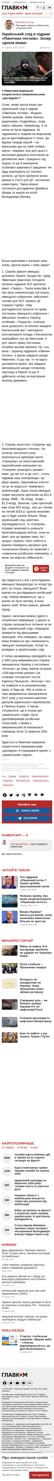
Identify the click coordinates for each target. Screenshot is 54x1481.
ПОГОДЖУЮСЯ (40, 1475)
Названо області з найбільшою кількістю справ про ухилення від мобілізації (30, 1200)
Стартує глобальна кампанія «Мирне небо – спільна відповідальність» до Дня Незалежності (36, 1342)
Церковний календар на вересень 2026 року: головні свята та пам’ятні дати (32, 1185)
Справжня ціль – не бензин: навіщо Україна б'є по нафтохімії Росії (33, 1005)
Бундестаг (24, 776)
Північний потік (23, 781)
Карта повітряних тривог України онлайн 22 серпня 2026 (32, 1170)
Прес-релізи (13, 1330)
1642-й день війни (12, 13)
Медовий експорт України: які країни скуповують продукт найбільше (24, 1318)
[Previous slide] (46, 14)
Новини (9, 1245)
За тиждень (8, 1148)
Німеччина (8, 785)
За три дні (22, 1148)
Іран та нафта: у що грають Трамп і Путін (34, 1035)
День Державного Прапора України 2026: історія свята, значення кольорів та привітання (26, 1253)
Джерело (5, 760)
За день (34, 1148)
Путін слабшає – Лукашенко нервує (33, 966)
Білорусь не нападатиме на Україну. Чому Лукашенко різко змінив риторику (32, 986)
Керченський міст (40, 776)
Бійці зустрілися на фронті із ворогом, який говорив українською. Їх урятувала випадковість (33, 1215)
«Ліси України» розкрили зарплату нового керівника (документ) (23, 1266)
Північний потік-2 (40, 781)
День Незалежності (37, 13)
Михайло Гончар (25, 22)
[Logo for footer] (14, 1376)
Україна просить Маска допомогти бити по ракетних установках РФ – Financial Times (26, 1305)
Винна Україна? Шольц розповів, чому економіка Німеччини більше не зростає (36, 916)
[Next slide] (51, 14)
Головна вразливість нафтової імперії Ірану (36, 1019)
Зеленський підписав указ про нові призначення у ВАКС (23, 1292)
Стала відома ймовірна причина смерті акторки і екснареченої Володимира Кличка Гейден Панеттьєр (32, 1230)
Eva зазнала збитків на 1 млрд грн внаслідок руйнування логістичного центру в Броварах (24, 1279)
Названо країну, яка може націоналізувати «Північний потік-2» (35, 899)
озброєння (8, 781)
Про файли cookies (11, 1475)
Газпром (12, 776)
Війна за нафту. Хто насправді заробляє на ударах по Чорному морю (36, 951)
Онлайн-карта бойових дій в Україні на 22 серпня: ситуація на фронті (32, 1157)
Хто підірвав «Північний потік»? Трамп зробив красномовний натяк (34, 882)
